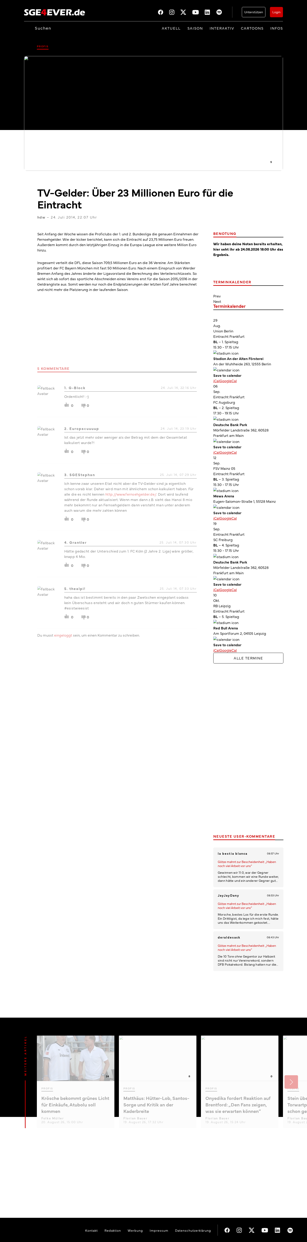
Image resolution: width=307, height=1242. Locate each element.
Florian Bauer (135, 1118)
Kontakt (91, 1230)
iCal (216, 380)
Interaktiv (222, 28)
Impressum (159, 1230)
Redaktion (113, 1230)
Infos (276, 28)
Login (276, 12)
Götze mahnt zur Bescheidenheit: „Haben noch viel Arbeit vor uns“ (247, 864)
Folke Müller (52, 1118)
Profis (43, 46)
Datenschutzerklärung (193, 1230)
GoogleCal (228, 380)
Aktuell (171, 28)
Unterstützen (253, 12)
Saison (195, 28)
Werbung (135, 1230)
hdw (41, 217)
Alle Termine (248, 657)
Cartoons (252, 28)
